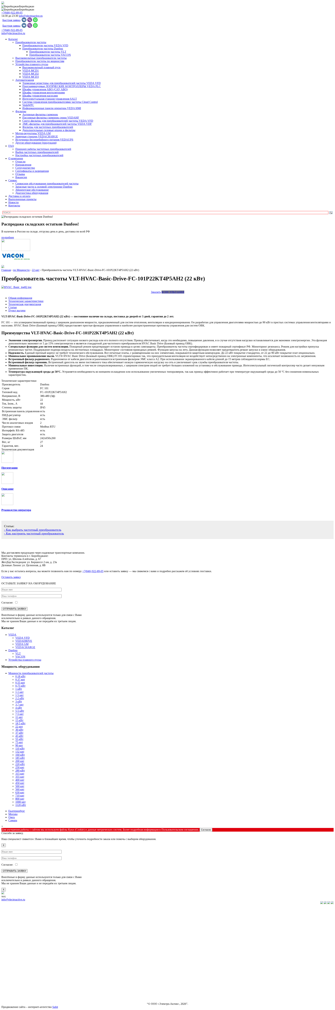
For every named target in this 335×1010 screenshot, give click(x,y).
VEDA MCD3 (30, 76)
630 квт (19, 792)
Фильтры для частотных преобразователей (47, 127)
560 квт (19, 789)
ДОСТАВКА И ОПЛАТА (16, 986)
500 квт (19, 786)
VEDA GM (21, 644)
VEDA (12, 634)
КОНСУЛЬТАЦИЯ (173, 292)
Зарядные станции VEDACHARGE (36, 136)
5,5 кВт (19, 710)
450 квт (19, 783)
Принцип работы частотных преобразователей (43, 149)
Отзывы (20, 174)
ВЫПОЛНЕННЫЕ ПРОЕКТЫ (19, 991)
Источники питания (13, 950)
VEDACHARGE (25, 647)
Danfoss (12, 650)
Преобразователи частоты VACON (50, 54)
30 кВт (19, 729)
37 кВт (19, 732)
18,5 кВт (20, 723)
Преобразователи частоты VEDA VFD (45, 45)
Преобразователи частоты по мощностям (39, 61)
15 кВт (19, 720)
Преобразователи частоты (30, 42)
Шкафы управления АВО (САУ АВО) (45, 89)
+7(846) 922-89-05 (12, 12)
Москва (12, 814)
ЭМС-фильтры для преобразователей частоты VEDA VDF (57, 123)
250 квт (19, 767)
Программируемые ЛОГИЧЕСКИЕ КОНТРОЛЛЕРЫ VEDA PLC (61, 86)
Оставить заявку (11, 577)
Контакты (14, 205)
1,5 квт (19, 695)
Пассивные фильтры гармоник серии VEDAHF (50, 117)
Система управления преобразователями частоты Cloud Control (60, 101)
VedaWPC (28, 105)
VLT (18, 653)
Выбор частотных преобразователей (37, 152)
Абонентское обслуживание (32, 189)
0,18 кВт (20, 676)
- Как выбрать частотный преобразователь (32, 530)
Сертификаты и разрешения (32, 170)
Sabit (55, 1006)
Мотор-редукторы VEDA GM (33, 133)
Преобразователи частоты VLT (47, 51)
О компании (15, 158)
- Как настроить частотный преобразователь (34, 533)
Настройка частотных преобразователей (39, 155)
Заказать (156, 292)
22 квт (19, 726)
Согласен (206, 829)
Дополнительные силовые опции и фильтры (48, 130)
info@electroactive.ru (31, 15)
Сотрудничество (25, 167)
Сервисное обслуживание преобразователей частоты (47, 183)
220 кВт (20, 764)
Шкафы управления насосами (40, 95)
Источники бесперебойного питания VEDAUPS (44, 139)
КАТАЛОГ (7, 908)
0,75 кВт (20, 685)
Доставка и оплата (19, 196)
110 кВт (20, 748)
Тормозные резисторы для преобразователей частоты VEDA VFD (61, 83)
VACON (20, 656)
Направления (23, 164)
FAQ (11, 145)
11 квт (19, 717)
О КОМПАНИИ (11, 968)
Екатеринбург (16, 810)
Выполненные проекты (22, 199)
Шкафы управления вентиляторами (43, 92)
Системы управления (14, 944)
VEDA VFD (22, 637)
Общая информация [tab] (20, 297)
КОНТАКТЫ (9, 997)
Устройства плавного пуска (31, 64)
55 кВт (19, 739)
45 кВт (19, 735)
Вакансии (21, 177)
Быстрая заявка (11, 20)
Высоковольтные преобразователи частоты (41, 57)
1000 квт (20, 801)
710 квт (19, 795)
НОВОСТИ (8, 980)
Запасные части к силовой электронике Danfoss (43, 186)
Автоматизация (24, 79)
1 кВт (18, 688)
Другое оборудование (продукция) (36, 142)
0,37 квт (20, 679)
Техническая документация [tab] (24, 304)
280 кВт (20, 770)
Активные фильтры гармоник (40, 114)
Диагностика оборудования (31, 192)
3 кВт (18, 701)
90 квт (19, 745)
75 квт (19, 742)
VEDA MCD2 (30, 73)
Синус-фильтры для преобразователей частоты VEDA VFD (57, 120)
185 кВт (20, 757)
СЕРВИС (7, 974)
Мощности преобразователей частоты (31, 673)
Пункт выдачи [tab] (16, 310)
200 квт (19, 761)
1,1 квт (19, 692)
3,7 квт (19, 704)
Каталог (13, 39)
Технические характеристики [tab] (25, 301)
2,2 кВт (19, 698)
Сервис (12, 180)
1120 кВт (20, 805)
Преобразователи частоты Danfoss (42, 48)
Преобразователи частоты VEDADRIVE (25, 932)
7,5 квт (19, 714)
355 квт (19, 776)
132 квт (19, 751)
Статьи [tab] (12, 307)
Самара (12, 820)
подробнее (7, 237)
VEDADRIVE (23, 640)
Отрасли (20, 161)
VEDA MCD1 (30, 70)
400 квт (19, 779)
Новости (13, 202)
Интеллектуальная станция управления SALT (49, 98)
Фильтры (20, 111)
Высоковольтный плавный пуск (41, 67)
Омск (11, 817)
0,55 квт (20, 682)
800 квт (19, 798)
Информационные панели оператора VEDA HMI (51, 108)
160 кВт (20, 754)
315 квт (19, 773)
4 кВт (18, 707)
